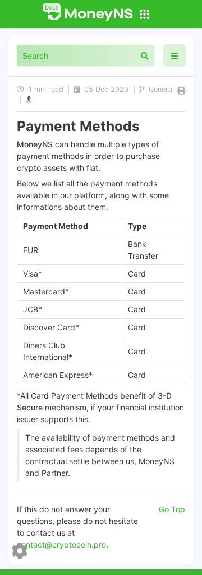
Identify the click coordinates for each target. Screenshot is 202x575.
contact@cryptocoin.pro (61, 544)
